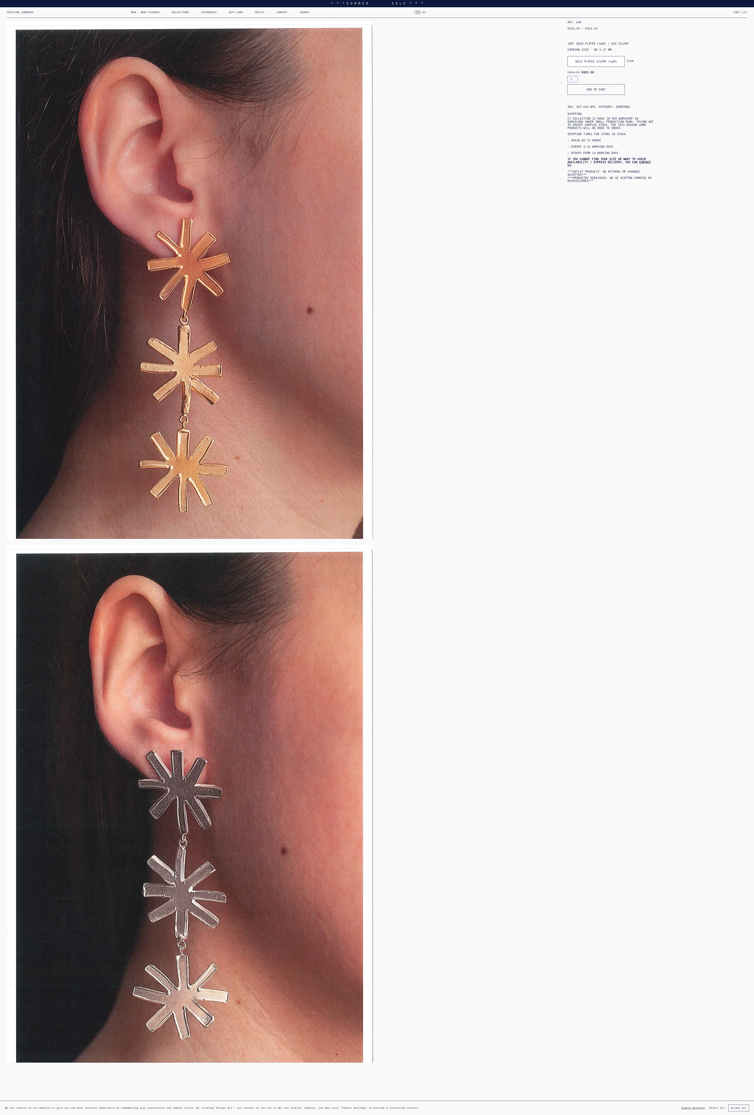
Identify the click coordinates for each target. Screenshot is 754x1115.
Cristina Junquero (20, 12)
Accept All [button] (739, 1108)
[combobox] (596, 61)
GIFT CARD (236, 12)
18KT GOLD (338, 14)
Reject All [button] (717, 1108)
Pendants (280, 14)
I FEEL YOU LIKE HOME (187, 14)
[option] (424, 12)
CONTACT (282, 12)
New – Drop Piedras (145, 12)
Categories (209, 12)
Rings (233, 14)
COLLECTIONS (180, 12)
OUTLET (259, 12)
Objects (366, 14)
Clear (630, 61)
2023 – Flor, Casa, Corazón (361, 14)
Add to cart (596, 89)
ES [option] (424, 12)
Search (304, 12)
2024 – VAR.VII (314, 14)
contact (645, 162)
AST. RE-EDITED (277, 14)
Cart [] (740, 12)
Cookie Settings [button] (693, 1108)
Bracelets (309, 14)
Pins (255, 14)
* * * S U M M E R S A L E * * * (377, 3)
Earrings (207, 14)
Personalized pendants (234, 14)
